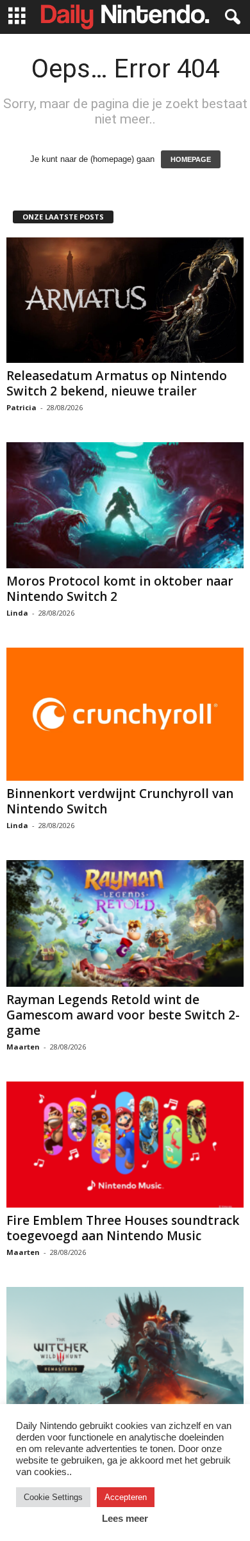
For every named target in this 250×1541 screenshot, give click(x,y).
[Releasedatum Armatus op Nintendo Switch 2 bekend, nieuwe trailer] (125, 300)
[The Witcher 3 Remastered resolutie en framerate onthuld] (125, 1350)
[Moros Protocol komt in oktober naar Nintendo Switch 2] (125, 505)
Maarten (23, 1046)
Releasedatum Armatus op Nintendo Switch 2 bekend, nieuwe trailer (116, 383)
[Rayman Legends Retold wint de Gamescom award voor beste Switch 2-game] (125, 923)
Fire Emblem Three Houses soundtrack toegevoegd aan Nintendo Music (122, 1228)
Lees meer (125, 1518)
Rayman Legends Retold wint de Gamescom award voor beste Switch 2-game (123, 1015)
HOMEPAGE (191, 159)
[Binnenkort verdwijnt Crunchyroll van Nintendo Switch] (125, 714)
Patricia (21, 407)
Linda (17, 613)
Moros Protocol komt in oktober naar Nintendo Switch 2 (119, 589)
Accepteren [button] (125, 1497)
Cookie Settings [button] (53, 1497)
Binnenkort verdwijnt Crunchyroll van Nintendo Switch (119, 801)
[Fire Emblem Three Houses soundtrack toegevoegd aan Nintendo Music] (125, 1145)
